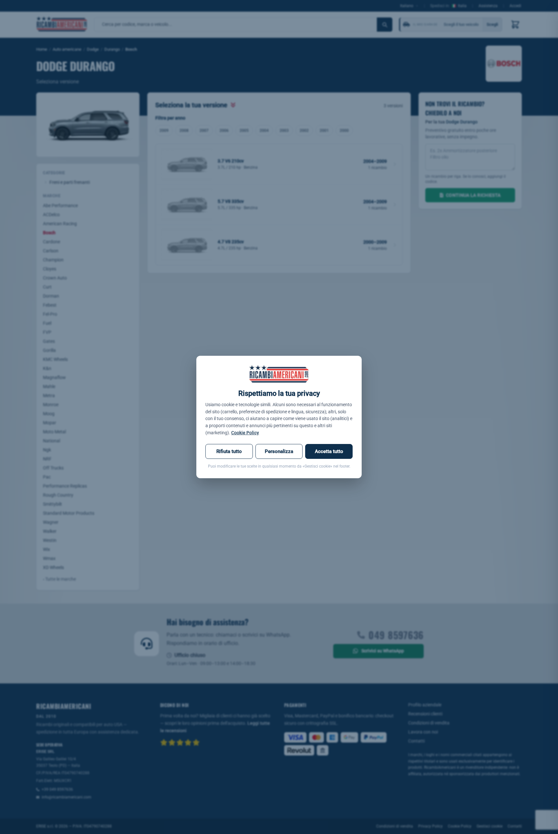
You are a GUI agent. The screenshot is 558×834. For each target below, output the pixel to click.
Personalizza (279, 451)
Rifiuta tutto (229, 451)
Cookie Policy (245, 432)
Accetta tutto (329, 451)
